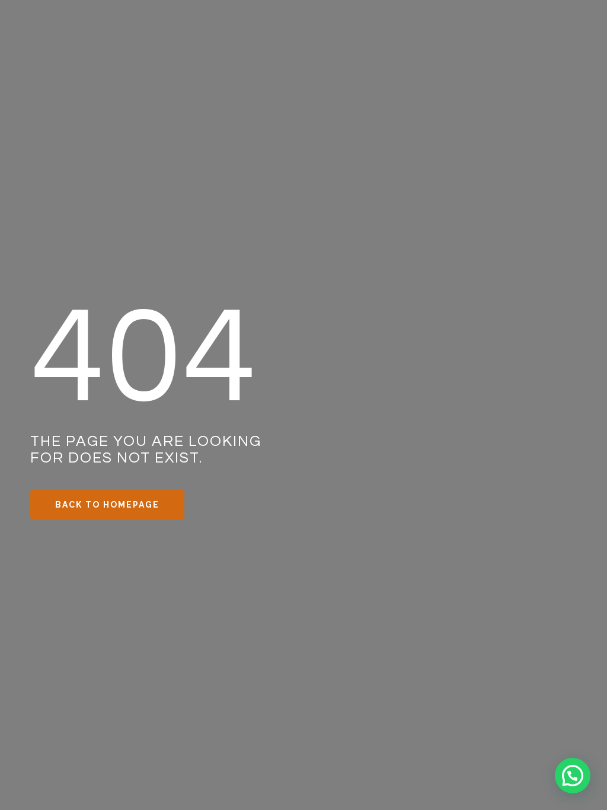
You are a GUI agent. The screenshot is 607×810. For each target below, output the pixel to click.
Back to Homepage (107, 504)
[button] (572, 775)
